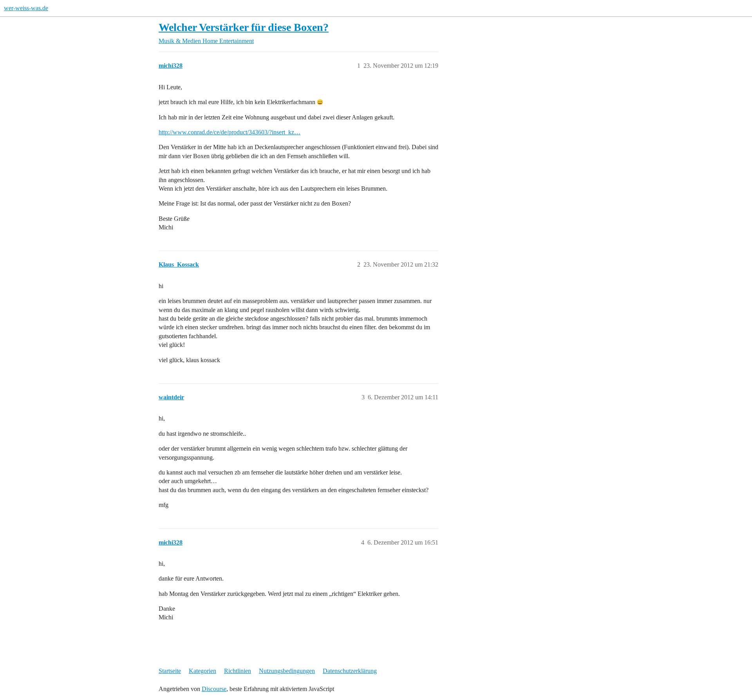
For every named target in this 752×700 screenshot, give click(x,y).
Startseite (170, 671)
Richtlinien (237, 671)
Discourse (214, 689)
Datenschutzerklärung (350, 671)
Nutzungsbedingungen (287, 671)
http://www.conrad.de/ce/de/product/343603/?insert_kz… (229, 132)
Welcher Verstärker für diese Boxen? (244, 27)
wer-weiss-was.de (26, 8)
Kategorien (202, 671)
